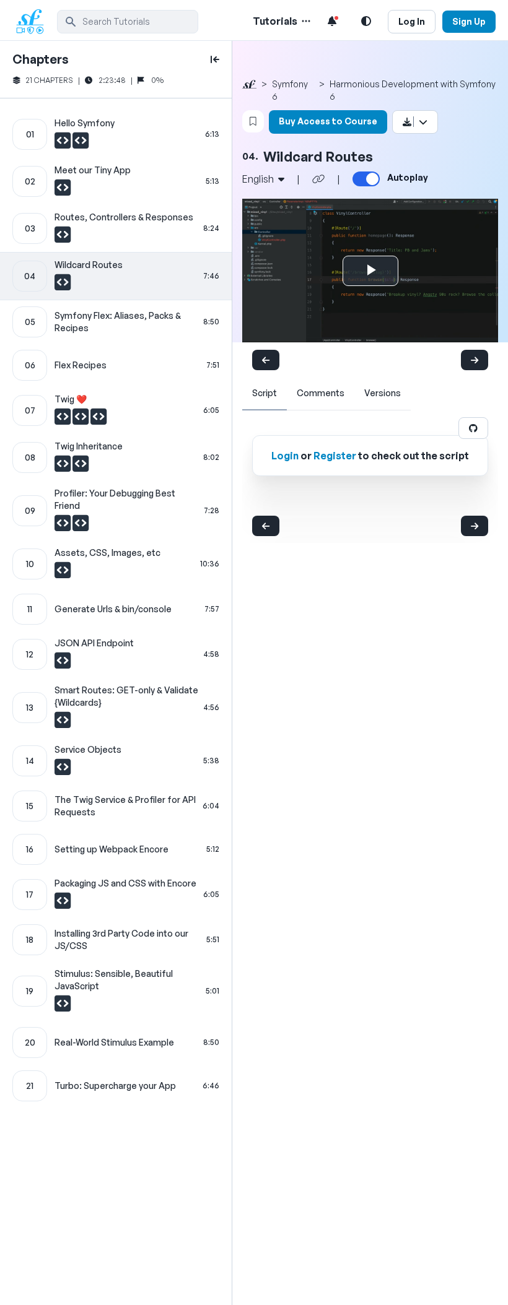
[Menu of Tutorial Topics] (304, 21)
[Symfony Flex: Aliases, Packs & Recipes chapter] (115, 321)
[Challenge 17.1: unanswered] (63, 904)
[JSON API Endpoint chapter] (115, 654)
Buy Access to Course (328, 121)
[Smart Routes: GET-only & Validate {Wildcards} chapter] (115, 707)
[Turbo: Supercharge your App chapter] (115, 1085)
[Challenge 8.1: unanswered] (63, 467)
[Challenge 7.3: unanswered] (98, 420)
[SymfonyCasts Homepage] (34, 21)
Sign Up (469, 21)
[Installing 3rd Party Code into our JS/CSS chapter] (115, 939)
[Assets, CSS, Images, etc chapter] (115, 564)
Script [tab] (264, 393)
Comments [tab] (320, 393)
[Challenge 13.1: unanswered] (63, 723)
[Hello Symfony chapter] (115, 134)
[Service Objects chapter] (115, 761)
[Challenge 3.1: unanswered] (63, 238)
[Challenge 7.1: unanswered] (63, 420)
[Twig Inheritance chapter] (115, 457)
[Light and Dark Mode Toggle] (366, 21)
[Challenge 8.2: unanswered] (80, 467)
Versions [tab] (382, 393)
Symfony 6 (290, 90)
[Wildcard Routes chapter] (115, 276)
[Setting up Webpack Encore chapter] (115, 849)
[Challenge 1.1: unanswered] (63, 143)
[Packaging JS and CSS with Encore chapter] (115, 894)
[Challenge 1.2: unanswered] (80, 143)
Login (285, 455)
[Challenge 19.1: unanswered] (63, 1006)
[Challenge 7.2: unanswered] (81, 420)
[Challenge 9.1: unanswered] (63, 526)
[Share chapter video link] (318, 178)
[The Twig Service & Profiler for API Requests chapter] (115, 806)
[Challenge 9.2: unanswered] (80, 526)
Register (334, 455)
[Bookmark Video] (253, 121)
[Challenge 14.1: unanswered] (63, 770)
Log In (411, 21)
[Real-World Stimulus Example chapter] (115, 1042)
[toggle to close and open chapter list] (215, 59)
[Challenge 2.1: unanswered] (63, 190)
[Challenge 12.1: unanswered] (63, 663)
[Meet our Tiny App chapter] (115, 181)
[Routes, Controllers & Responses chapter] (115, 228)
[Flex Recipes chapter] (115, 365)
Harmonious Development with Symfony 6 (413, 90)
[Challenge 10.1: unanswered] (63, 573)
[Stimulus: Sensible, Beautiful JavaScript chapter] (115, 991)
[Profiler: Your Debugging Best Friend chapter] (115, 510)
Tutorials (275, 21)
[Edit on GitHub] (473, 428)
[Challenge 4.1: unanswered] (63, 285)
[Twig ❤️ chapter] (115, 410)
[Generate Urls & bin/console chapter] (115, 609)
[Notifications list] (332, 21)
